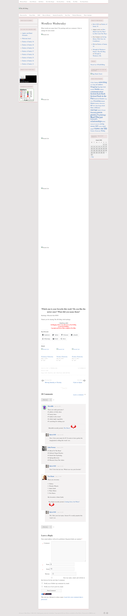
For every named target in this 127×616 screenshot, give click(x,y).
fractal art (52, 372)
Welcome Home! (23, 1)
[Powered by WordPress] (104, 613)
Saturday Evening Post (58, 15)
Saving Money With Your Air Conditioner (99, 39)
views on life (100, 128)
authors (100, 84)
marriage (93, 109)
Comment (46, 543)
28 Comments (82, 368)
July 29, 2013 (61, 466)
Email (46, 569)
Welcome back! (26, 38)
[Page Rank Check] (96, 74)
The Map (69, 1)
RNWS (103, 121)
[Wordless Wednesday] (63, 352)
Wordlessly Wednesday (47, 356)
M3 (91, 105)
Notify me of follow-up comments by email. (56, 583)
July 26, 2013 (58, 406)
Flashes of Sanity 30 (28, 41)
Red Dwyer (66, 372)
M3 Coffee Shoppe (97, 105)
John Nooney (52, 447)
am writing (92, 84)
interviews (102, 103)
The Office (75, 1)
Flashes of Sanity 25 (28, 57)
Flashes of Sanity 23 (28, 64)
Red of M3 (53, 435)
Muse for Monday (46, 15)
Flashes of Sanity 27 (28, 51)
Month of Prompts (102, 110)
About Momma (33, 1)
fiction (93, 93)
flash (99, 93)
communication (96, 91)
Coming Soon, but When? (72, 502)
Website (47, 574)
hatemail (103, 101)
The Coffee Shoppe (50, 1)
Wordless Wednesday (77, 15)
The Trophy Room (84, 1)
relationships (96, 121)
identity (97, 103)
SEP (96, 126)
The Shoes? (67, 428)
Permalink (54, 368)
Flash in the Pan (23, 15)
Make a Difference (95, 107)
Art (47, 370)
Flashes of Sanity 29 (28, 45)
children (102, 89)
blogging (93, 86)
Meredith (50, 406)
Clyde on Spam (77, 382)
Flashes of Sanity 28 (28, 48)
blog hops (100, 87)
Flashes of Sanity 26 (28, 54)
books (97, 89)
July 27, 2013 (59, 476)
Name (46, 564)
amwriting (103, 82)
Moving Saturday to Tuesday (53, 382)
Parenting (93, 112)
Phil (94, 44)
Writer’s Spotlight (88, 15)
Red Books (41, 1)
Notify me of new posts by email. (53, 587)
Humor (92, 103)
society (100, 126)
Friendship (97, 101)
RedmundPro (93, 119)
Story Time (67, 15)
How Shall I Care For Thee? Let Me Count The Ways (100, 31)
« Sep (92, 157)
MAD (39, 15)
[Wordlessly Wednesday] (48, 352)
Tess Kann (51, 476)
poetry (93, 114)
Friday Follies (32, 15)
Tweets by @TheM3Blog (97, 64)
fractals (59, 372)
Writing (103, 131)
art (46, 372)
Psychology (101, 114)
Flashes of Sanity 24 (28, 61)
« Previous (45, 400)
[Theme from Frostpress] (107, 613)
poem (99, 112)
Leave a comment (78, 395)
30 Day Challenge (94, 82)
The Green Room (60, 1)
